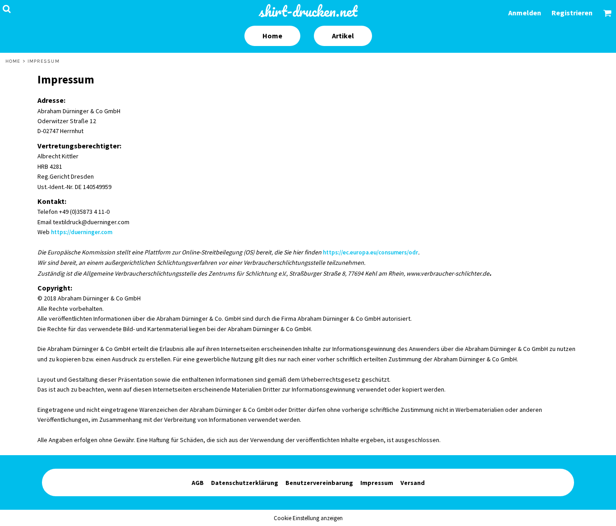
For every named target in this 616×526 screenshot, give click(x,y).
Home (12, 61)
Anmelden (524, 12)
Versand (412, 483)
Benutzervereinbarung (319, 483)
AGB (198, 483)
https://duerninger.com (81, 232)
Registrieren (572, 12)
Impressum (376, 483)
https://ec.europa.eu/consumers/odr (370, 252)
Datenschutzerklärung (244, 483)
